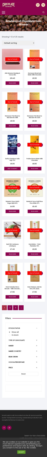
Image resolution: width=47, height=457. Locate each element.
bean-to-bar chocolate (34, 435)
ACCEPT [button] (21, 452)
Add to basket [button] (12, 168)
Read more (12, 83)
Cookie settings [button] (9, 452)
